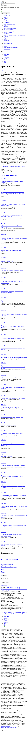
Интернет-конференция (10, 28)
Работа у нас (7, 15)
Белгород (6, 54)
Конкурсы (6, 20)
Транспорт (6, 40)
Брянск (5, 55)
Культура (6, 36)
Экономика (7, 49)
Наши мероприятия (9, 29)
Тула (5, 62)
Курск (5, 58)
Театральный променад (7, 563)
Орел (5, 61)
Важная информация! (9, 31)
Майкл (2, 569)
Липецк (6, 60)
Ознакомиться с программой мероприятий (14, 166)
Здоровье (6, 33)
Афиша (6, 18)
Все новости (7, 22)
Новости (6, 17)
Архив (5, 46)
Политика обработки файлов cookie (14, 614)
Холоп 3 (3, 571)
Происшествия (8, 32)
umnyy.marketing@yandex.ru (8, 727)
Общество (6, 26)
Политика (6, 42)
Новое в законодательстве (11, 47)
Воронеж (6, 57)
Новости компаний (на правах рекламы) (14, 35)
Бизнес (5, 44)
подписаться (4, 585)
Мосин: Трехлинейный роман (8, 566)
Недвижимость (8, 43)
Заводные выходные (9, 24)
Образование (7, 38)
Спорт (5, 39)
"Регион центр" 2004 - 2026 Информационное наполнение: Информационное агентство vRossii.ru (14, 589)
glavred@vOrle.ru (5, 726)
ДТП (5, 25)
